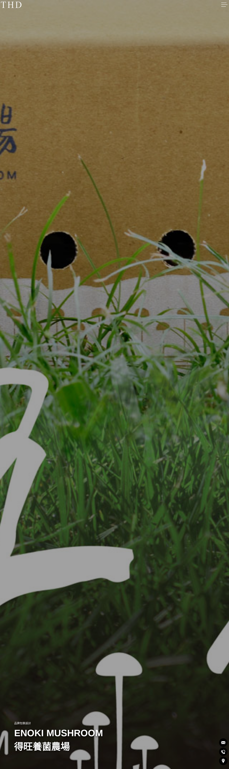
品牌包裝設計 (22, 723)
